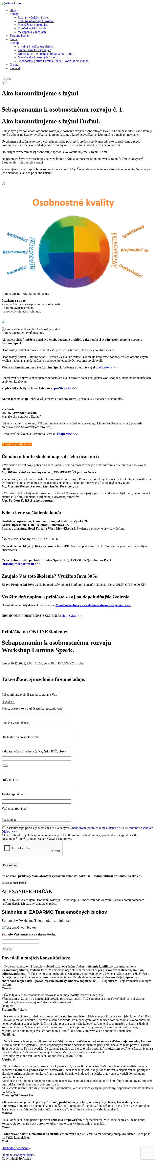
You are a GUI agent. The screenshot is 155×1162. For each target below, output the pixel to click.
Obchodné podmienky (16, 1148)
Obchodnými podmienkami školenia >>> (96, 828)
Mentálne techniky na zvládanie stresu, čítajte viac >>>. (93, 605)
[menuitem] (13, 10)
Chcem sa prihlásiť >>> (17, 444)
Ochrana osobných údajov (18, 1155)
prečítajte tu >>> (107, 367)
